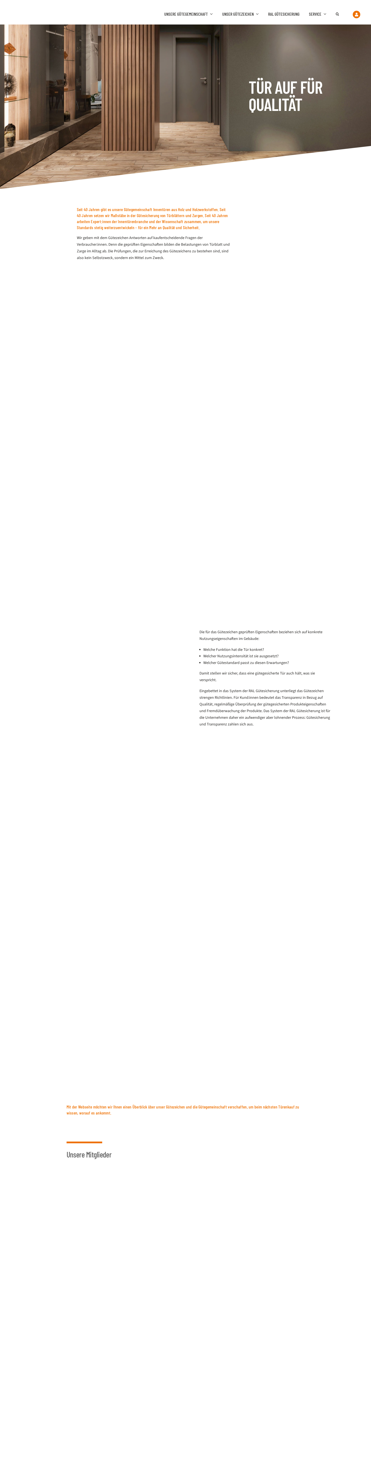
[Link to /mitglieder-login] (356, 14)
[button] (339, 14)
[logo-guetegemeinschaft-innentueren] (37, 9)
